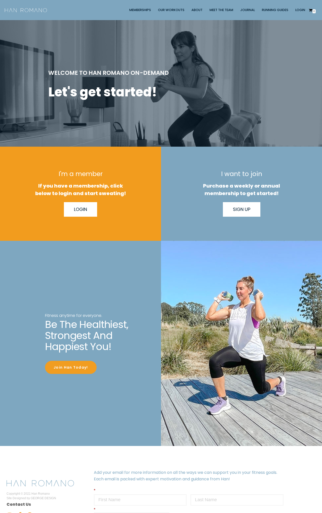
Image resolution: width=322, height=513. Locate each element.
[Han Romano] (26, 10)
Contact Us (19, 504)
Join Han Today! (71, 367)
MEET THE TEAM (221, 10)
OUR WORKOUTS (171, 10)
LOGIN (300, 10)
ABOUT (197, 10)
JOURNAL (247, 10)
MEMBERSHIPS (140, 10)
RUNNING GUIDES (275, 10)
